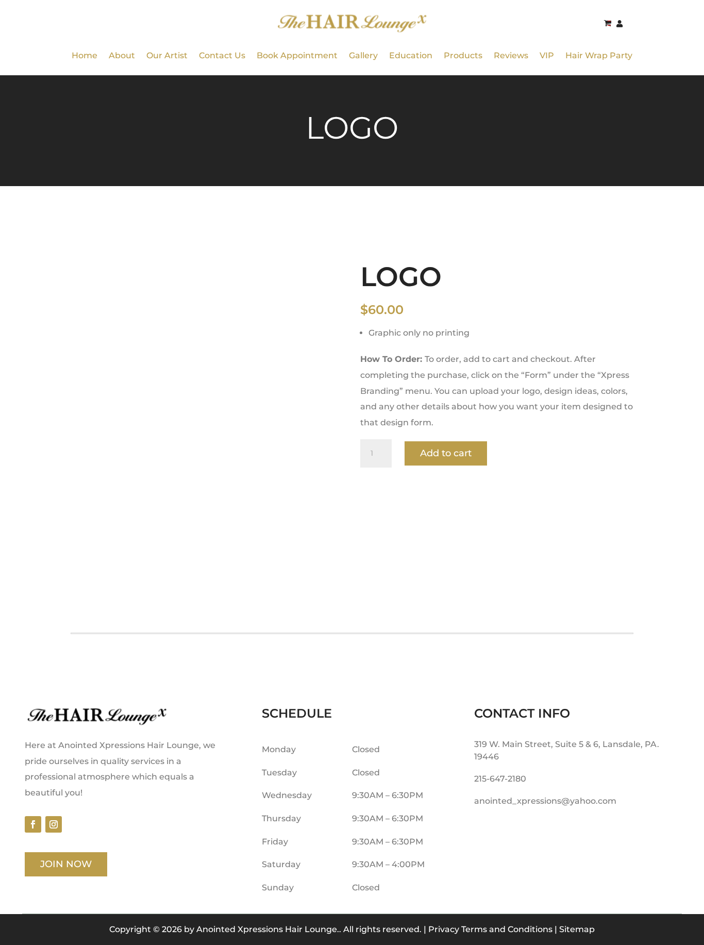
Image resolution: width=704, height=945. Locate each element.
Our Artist (167, 55)
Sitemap (577, 929)
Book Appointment (297, 55)
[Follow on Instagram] (53, 824)
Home (84, 55)
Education (410, 55)
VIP (547, 55)
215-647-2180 (500, 779)
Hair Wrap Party (598, 55)
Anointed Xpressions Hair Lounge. (267, 929)
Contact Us (222, 55)
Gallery (363, 55)
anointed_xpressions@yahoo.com (545, 801)
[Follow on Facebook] (33, 824)
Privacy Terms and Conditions (490, 929)
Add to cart (446, 453)
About (122, 55)
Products (463, 55)
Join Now (66, 864)
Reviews (511, 55)
